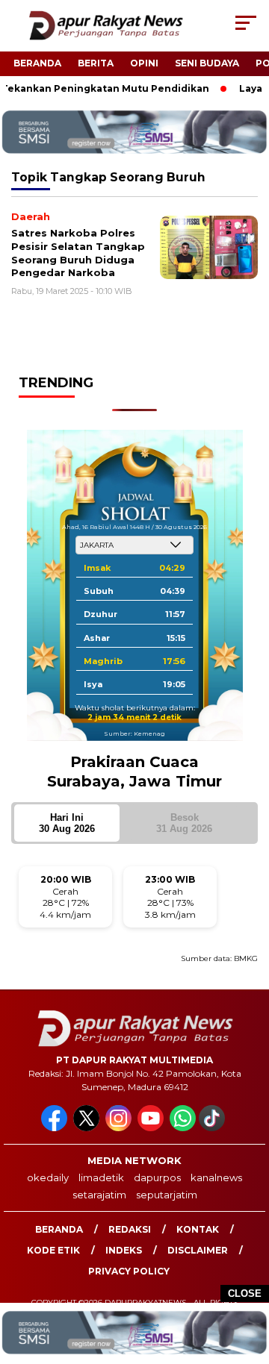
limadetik (101, 1177)
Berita (96, 63)
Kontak (197, 1229)
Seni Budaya (207, 63)
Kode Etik (53, 1250)
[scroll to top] (248, 1277)
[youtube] (152, 1127)
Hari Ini (67, 823)
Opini (144, 63)
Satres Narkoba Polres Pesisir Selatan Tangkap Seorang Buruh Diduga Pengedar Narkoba (78, 252)
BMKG (246, 958)
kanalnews (216, 1177)
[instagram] (119, 1127)
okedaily (48, 1177)
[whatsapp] (183, 1127)
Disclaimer (197, 1250)
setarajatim (99, 1195)
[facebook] (55, 1127)
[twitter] (87, 1127)
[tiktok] (213, 1127)
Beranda (37, 63)
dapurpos (157, 1177)
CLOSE (245, 1293)
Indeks (123, 1250)
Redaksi (129, 1229)
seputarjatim (166, 1195)
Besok (184, 823)
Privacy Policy (129, 1271)
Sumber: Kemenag (134, 733)
